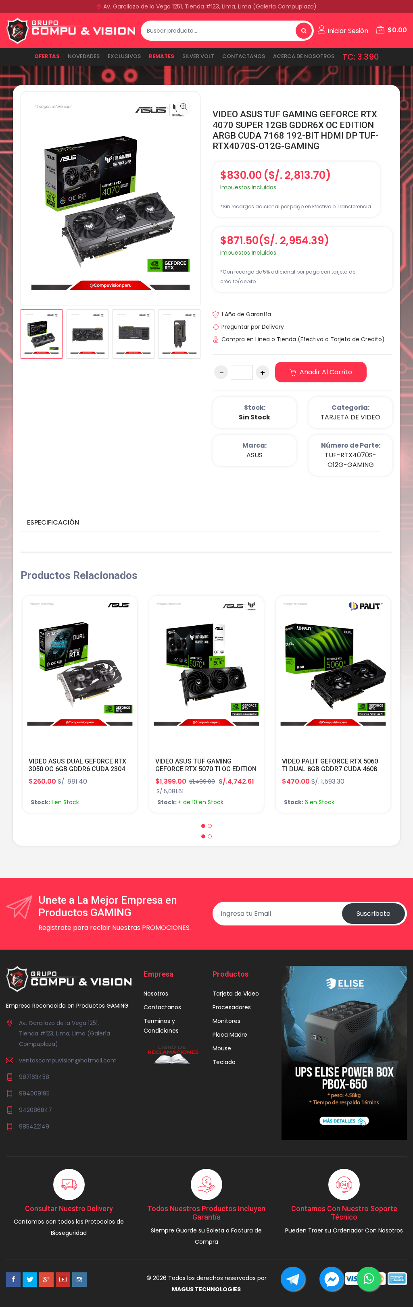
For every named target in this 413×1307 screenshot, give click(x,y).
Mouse (222, 1048)
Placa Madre (230, 1035)
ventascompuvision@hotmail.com (68, 1060)
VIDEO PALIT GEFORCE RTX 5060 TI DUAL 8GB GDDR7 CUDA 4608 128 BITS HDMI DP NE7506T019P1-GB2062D (330, 772)
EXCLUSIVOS (124, 56)
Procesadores (232, 1007)
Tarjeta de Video (236, 994)
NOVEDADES (84, 56)
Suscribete (373, 913)
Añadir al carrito (325, 372)
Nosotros (156, 994)
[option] (42, 334)
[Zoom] (184, 108)
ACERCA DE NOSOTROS (303, 56)
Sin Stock (254, 417)
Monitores (226, 1021)
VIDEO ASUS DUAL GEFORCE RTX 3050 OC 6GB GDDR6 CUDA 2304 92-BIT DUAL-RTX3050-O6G (77, 768)
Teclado (224, 1062)
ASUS (254, 455)
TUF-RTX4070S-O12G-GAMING (350, 459)
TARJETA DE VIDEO (350, 417)
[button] (203, 826)
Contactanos (243, 56)
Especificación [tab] (53, 522)
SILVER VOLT (198, 56)
